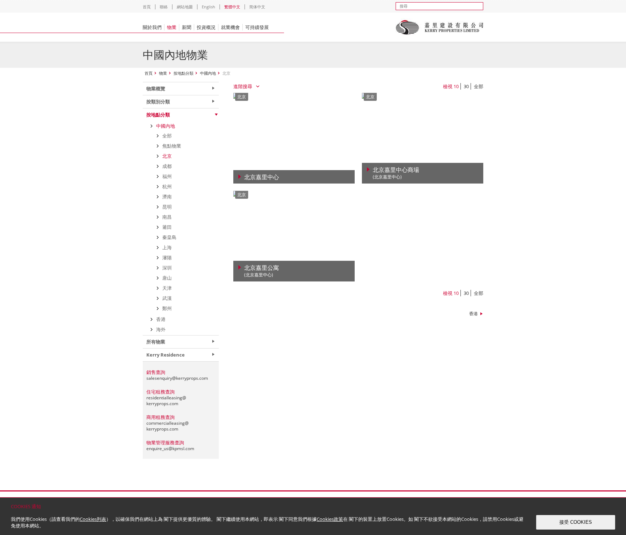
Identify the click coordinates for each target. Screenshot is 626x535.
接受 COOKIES (575, 522)
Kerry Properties (439, 27)
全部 (478, 86)
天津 (167, 288)
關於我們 (152, 27)
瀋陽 (167, 257)
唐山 (167, 278)
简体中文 (257, 6)
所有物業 (155, 341)
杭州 (167, 186)
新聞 (186, 27)
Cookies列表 (93, 519)
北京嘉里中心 (261, 177)
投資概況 (206, 27)
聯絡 (164, 6)
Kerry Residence (165, 354)
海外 (161, 329)
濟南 (167, 196)
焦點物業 (171, 146)
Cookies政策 (330, 519)
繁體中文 (232, 6)
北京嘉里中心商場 (396, 173)
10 (456, 86)
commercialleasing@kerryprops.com (167, 426)
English (208, 6)
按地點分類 (183, 73)
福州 (167, 176)
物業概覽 (155, 88)
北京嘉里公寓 (261, 271)
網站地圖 (185, 6)
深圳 (167, 267)
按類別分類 (158, 101)
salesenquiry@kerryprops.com (177, 378)
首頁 (147, 6)
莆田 (167, 227)
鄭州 (167, 308)
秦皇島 (169, 237)
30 (466, 86)
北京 (167, 156)
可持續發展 (257, 27)
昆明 (167, 206)
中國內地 (208, 73)
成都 (167, 166)
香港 (473, 313)
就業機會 (230, 27)
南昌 (167, 217)
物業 (171, 27)
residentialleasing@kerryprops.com (166, 401)
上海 (167, 247)
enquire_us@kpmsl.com (170, 448)
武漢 (167, 298)
